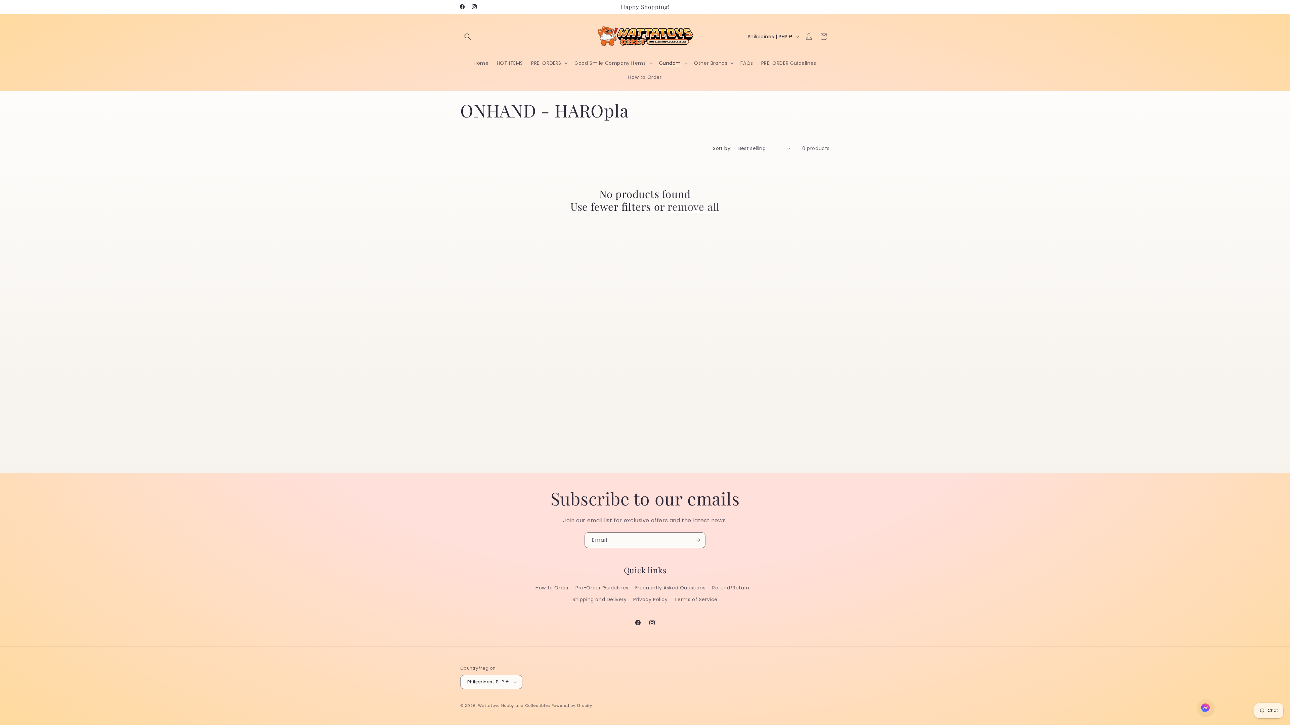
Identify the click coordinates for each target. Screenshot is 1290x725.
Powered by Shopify (572, 705)
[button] (467, 36)
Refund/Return (730, 587)
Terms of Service (696, 599)
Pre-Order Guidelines (602, 587)
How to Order (552, 587)
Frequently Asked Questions (670, 587)
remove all (694, 206)
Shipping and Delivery (599, 599)
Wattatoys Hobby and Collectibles (514, 705)
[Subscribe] (697, 540)
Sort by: (722, 148)
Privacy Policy (650, 599)
